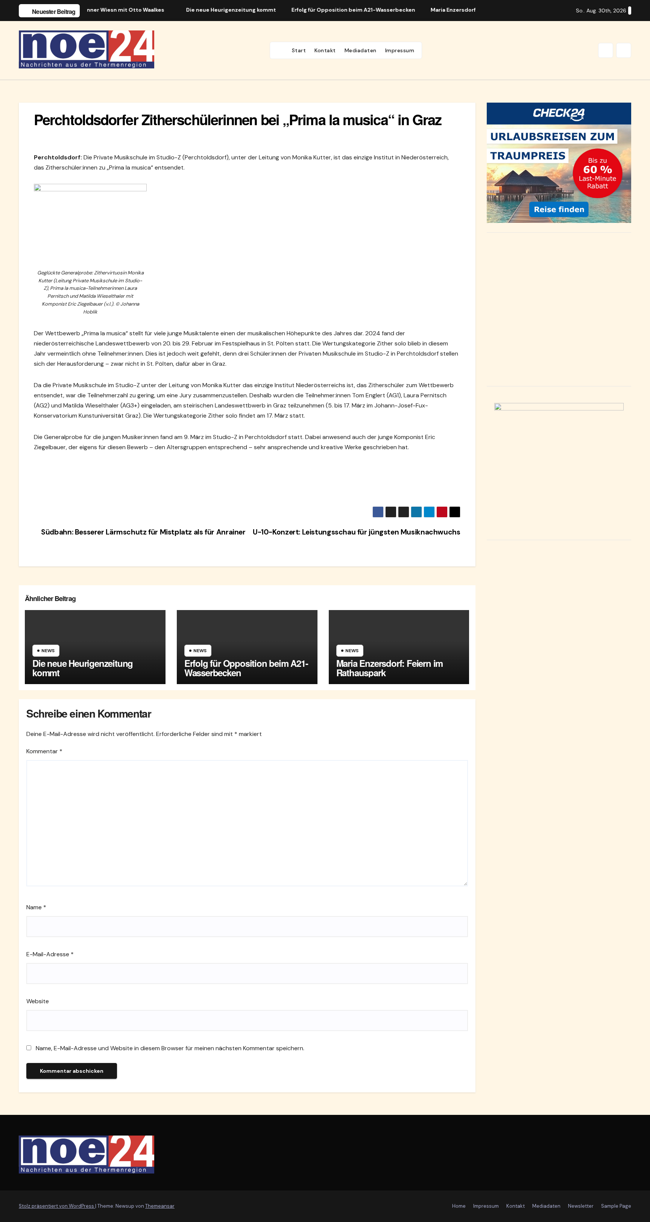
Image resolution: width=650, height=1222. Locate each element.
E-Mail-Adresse (50, 954)
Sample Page (616, 1206)
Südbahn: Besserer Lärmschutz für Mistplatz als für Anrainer (142, 532)
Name (36, 907)
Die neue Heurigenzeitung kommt (82, 668)
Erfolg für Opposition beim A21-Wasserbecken (246, 668)
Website (37, 1001)
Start (299, 50)
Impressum (400, 50)
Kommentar (44, 751)
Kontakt (325, 50)
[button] (605, 50)
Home (459, 1206)
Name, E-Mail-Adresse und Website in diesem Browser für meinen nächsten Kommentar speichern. (170, 1048)
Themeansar (160, 1206)
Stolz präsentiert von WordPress (57, 1206)
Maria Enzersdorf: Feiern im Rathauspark (389, 668)
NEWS (48, 651)
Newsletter (581, 1206)
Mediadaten (361, 50)
